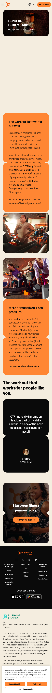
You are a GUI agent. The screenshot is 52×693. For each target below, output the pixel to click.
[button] (31, 4)
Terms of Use (43, 575)
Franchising (9, 574)
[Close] (47, 669)
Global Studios (26, 564)
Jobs (26, 568)
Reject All (37, 684)
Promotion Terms (43, 579)
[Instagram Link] (29, 560)
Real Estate (9, 578)
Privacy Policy (42, 571)
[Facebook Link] (16, 560)
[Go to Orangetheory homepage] (13, 4)
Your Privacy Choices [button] (43, 566)
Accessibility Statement (9, 583)
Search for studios (26, 520)
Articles (26, 572)
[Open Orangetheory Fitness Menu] (2, 4)
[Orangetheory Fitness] (26, 553)
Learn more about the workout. (24, 366)
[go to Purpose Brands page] (12, 616)
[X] (22, 560)
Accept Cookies (15, 684)
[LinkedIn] (35, 560)
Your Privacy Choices (26, 689)
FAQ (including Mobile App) (9, 566)
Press (9, 571)
